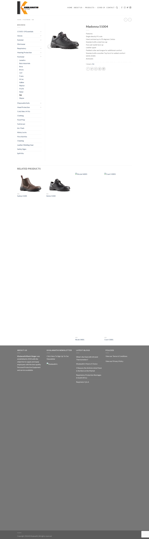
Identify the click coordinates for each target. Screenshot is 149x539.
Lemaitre (22, 60)
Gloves (19, 36)
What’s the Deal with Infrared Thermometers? (87, 358)
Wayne (21, 98)
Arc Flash (20, 128)
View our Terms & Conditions (116, 356)
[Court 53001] (117, 254)
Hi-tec (21, 79)
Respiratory (21, 48)
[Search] (117, 7)
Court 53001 (108, 340)
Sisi (33, 19)
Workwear (21, 44)
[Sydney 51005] (30, 182)
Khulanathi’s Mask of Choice (86, 364)
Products (89, 7)
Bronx (21, 70)
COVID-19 (101, 7)
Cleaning (20, 141)
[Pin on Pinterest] (100, 69)
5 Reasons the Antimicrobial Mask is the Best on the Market (89, 369)
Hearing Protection (24, 52)
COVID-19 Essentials (25, 31)
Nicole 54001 (79, 340)
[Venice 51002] (59, 182)
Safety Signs (21, 149)
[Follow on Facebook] (122, 8)
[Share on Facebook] (88, 69)
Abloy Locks (22, 132)
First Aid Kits (22, 137)
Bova (21, 66)
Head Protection (23, 107)
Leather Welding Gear (25, 145)
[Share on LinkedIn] (103, 69)
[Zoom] (49, 47)
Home (69, 7)
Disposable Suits (23, 103)
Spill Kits (20, 153)
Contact (110, 7)
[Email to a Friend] (96, 69)
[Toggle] (41, 31)
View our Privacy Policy (114, 361)
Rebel (21, 92)
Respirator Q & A (82, 382)
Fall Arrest (21, 124)
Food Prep (21, 120)
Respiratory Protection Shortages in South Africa (88, 376)
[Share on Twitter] (92, 69)
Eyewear (20, 40)
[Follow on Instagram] (125, 8)
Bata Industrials (24, 63)
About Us (78, 7)
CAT (20, 73)
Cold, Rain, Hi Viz (23, 111)
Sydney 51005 (22, 196)
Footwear (26, 19)
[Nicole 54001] (88, 254)
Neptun (22, 86)
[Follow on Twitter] (127, 8)
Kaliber (21, 82)
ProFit (21, 89)
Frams (21, 76)
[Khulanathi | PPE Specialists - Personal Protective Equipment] (28, 7)
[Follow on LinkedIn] (130, 8)
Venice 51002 (51, 196)
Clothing (20, 116)
